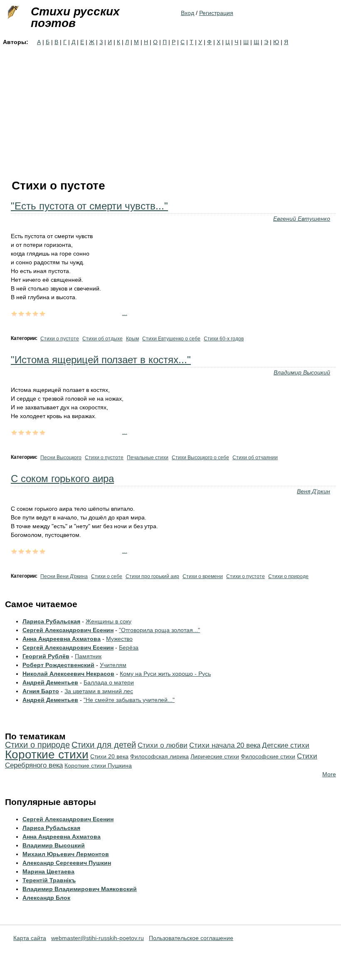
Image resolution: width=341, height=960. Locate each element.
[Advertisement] (170, 109)
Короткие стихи (47, 754)
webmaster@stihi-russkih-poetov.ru (97, 938)
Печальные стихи (147, 457)
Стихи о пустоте (59, 339)
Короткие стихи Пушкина (98, 765)
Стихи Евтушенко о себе (171, 339)
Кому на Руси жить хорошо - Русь (165, 673)
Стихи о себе (106, 576)
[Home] (12, 12)
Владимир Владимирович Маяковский (79, 889)
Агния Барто (40, 691)
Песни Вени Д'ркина (64, 576)
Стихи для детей (104, 744)
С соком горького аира (62, 478)
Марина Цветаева (48, 871)
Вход (187, 13)
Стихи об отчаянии (255, 457)
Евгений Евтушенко (301, 218)
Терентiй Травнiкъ (49, 880)
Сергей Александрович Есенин (68, 630)
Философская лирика (159, 756)
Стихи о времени (203, 576)
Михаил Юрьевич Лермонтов (65, 854)
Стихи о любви (163, 745)
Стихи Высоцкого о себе (200, 457)
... (124, 313)
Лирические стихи (214, 756)
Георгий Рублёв (45, 656)
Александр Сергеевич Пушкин (66, 862)
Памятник (88, 656)
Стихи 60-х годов (224, 339)
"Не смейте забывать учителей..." (129, 700)
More (329, 774)
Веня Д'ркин (313, 491)
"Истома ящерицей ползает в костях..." (101, 359)
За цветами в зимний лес (98, 691)
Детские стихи (285, 745)
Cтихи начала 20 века (224, 745)
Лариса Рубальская (51, 621)
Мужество (119, 638)
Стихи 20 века (109, 756)
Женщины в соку (108, 621)
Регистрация (216, 13)
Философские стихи (268, 756)
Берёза (128, 647)
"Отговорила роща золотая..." (159, 630)
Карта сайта (29, 938)
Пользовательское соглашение (191, 938)
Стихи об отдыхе (102, 339)
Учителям (113, 665)
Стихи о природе (288, 576)
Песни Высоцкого (61, 457)
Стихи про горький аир (152, 576)
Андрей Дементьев (50, 682)
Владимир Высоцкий (302, 372)
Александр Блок (46, 897)
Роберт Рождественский (58, 665)
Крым (132, 339)
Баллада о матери (109, 682)
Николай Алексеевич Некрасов (68, 673)
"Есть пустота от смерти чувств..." (89, 206)
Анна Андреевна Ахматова (61, 638)
